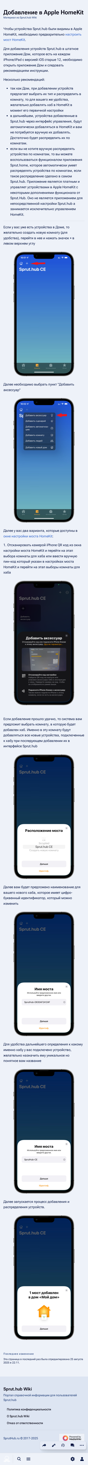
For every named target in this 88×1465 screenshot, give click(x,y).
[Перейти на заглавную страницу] (7, 1459)
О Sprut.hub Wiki (18, 1416)
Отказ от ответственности (25, 1423)
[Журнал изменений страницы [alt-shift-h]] (63, 1445)
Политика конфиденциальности (29, 1409)
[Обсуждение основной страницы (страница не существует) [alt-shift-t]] (72, 1445)
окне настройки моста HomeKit (27, 536)
